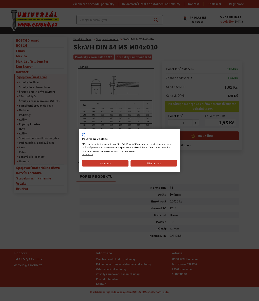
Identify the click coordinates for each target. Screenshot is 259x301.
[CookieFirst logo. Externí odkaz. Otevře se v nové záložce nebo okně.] (83, 134)
